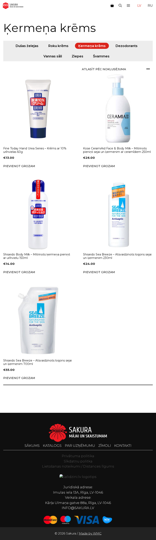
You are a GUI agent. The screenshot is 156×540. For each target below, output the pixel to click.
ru (150, 6)
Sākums (32, 446)
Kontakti (122, 446)
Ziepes (77, 56)
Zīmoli (104, 446)
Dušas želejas (26, 46)
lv (139, 6)
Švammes (101, 56)
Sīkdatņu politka (78, 461)
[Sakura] (13, 5)
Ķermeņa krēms (92, 46)
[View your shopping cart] (112, 5)
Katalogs (52, 446)
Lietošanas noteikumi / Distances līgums (78, 466)
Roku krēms (58, 46)
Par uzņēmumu (80, 446)
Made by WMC (90, 533)
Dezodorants (126, 46)
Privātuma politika (78, 456)
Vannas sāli (52, 56)
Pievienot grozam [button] (19, 166)
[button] (120, 5)
